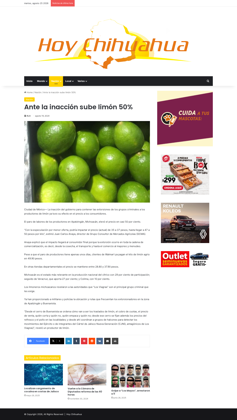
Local (68, 81)
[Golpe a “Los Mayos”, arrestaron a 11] (130, 376)
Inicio (29, 81)
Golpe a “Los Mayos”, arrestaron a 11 (130, 392)
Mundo (41, 81)
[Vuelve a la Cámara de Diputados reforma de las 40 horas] (87, 375)
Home (29, 92)
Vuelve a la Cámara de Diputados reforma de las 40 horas (85, 391)
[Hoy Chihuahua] (113, 41)
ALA (29, 116)
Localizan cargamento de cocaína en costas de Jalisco (41, 390)
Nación (55, 81)
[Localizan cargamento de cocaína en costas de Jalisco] (43, 374)
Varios (81, 81)
